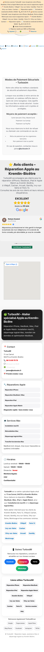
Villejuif (23, 523)
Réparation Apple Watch (13, 405)
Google (10, 623)
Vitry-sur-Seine (11, 533)
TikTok (35, 562)
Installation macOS (12, 426)
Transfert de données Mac (14, 442)
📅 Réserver (33, 31)
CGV (5, 477)
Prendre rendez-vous (14, 374)
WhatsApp (10, 367)
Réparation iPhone (11, 390)
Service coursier (31, 606)
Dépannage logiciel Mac (13, 436)
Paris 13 (32, 523)
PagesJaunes (20, 623)
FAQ (22, 611)
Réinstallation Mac (11, 431)
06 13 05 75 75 (12, 360)
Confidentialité (9, 480)
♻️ (40, 46)
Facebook (10, 562)
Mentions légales (10, 474)
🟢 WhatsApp (24, 31)
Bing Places (8, 628)
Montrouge (9, 538)
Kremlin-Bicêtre (11, 523)
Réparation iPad (10, 400)
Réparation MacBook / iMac (15, 395)
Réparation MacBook (30, 585)
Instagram (23, 562)
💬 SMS (17, 31)
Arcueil (23, 533)
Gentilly (32, 533)
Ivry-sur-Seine (10, 528)
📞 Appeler (10, 31)
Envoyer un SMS (12, 364)
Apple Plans (32, 623)
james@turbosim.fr (13, 370)
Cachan (22, 528)
